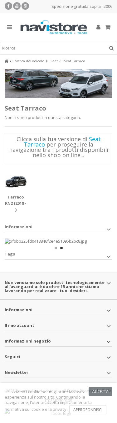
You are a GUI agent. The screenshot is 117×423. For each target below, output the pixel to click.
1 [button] (56, 248)
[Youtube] (17, 6)
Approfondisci (87, 409)
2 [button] (61, 248)
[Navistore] (53, 27)
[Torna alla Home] (6, 61)
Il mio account (19, 325)
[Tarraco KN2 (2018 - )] (16, 181)
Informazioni (18, 227)
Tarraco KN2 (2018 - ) (16, 203)
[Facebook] (8, 6)
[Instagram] (25, 6)
